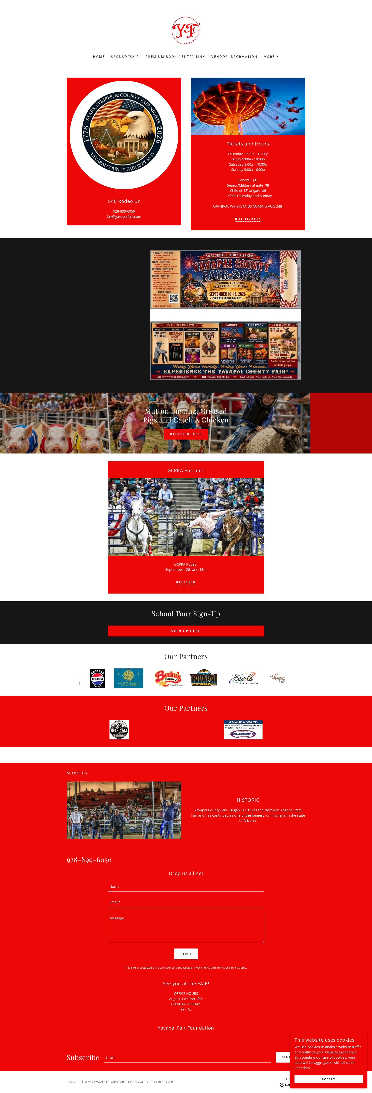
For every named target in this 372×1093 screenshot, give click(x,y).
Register (186, 582)
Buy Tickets (248, 219)
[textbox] (186, 886)
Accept (329, 1079)
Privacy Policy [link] (201, 967)
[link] (186, 30)
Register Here (186, 434)
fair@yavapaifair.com (124, 216)
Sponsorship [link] (125, 57)
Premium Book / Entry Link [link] (175, 57)
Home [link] (99, 57)
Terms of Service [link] (227, 967)
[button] (271, 56)
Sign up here (186, 631)
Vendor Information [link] (234, 57)
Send (186, 954)
